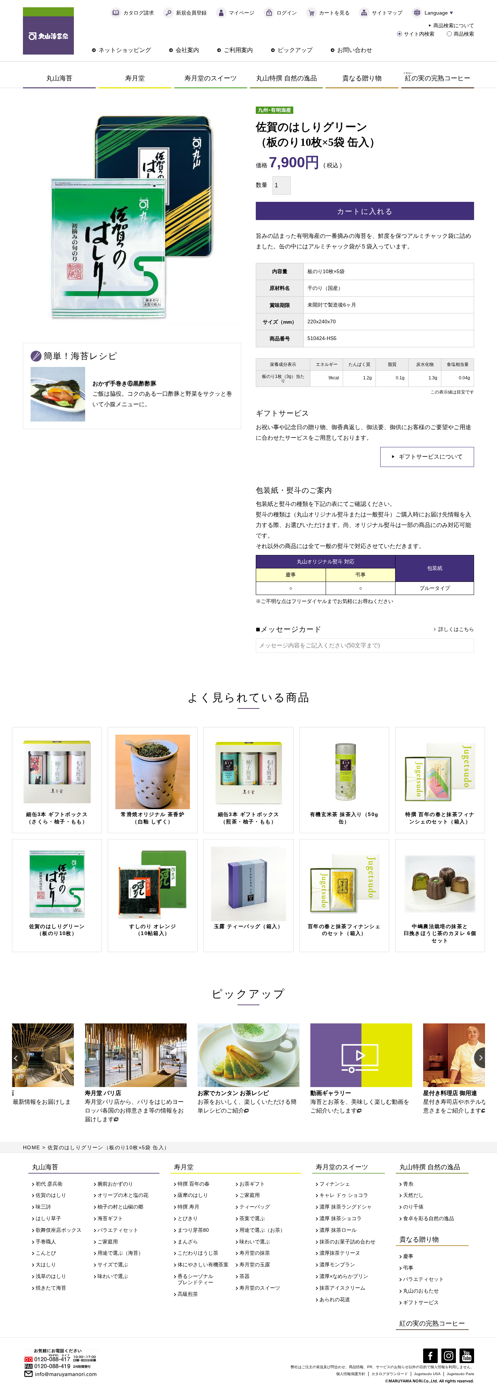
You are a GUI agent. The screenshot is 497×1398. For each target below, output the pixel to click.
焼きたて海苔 (51, 1288)
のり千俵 (413, 1207)
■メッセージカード (289, 629)
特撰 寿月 (188, 1207)
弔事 (408, 1268)
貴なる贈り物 (362, 78)
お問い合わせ (354, 50)
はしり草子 (48, 1218)
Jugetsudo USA (427, 1374)
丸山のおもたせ (421, 1291)
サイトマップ (387, 13)
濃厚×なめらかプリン (343, 1276)
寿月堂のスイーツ (210, 78)
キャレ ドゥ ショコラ (343, 1195)
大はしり (46, 1264)
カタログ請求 (138, 13)
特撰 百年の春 (194, 1184)
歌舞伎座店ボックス (58, 1230)
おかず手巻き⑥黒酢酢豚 (124, 383)
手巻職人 (46, 1242)
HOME (31, 1147)
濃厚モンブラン (337, 1264)
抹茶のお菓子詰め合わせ (347, 1242)
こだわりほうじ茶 (198, 1253)
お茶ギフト (252, 1184)
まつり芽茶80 (193, 1230)
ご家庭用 (108, 1242)
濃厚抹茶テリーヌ (339, 1253)
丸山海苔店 (48, 31)
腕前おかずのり (115, 1184)
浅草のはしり (51, 1276)
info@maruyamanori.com (66, 1373)
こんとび (46, 1253)
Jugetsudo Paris (460, 1374)
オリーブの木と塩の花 (123, 1195)
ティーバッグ (254, 1207)
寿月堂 (135, 78)
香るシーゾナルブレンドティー (195, 1279)
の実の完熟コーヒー (436, 76)
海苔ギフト (110, 1218)
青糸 (408, 1184)
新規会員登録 (191, 13)
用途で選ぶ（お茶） (262, 1230)
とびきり (188, 1218)
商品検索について (453, 25)
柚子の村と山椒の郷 (120, 1207)
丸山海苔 (59, 78)
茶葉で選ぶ (252, 1218)
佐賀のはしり (51, 1195)
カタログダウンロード (389, 1374)
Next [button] (479, 1058)
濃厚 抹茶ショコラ (340, 1218)
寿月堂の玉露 (254, 1264)
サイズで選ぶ (113, 1264)
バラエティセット (118, 1230)
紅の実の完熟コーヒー (432, 1323)
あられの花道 (334, 1299)
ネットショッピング (125, 50)
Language (436, 13)
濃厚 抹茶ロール (338, 1230)
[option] (125, 1073)
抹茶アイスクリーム (342, 1288)
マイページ (241, 13)
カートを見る (334, 13)
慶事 (408, 1256)
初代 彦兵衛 (49, 1184)
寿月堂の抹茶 (254, 1253)
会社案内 (187, 50)
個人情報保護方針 (350, 1374)
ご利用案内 (238, 50)
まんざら (188, 1242)
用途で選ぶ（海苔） (120, 1253)
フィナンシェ (334, 1184)
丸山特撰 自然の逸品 (286, 78)
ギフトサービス (421, 1302)
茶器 (244, 1276)
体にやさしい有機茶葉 (203, 1264)
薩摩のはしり (193, 1195)
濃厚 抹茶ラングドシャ (345, 1207)
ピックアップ (295, 50)
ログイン (287, 13)
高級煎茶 (188, 1294)
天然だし (413, 1195)
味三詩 (43, 1207)
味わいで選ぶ (113, 1276)
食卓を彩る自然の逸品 (428, 1218)
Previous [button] (17, 1058)
